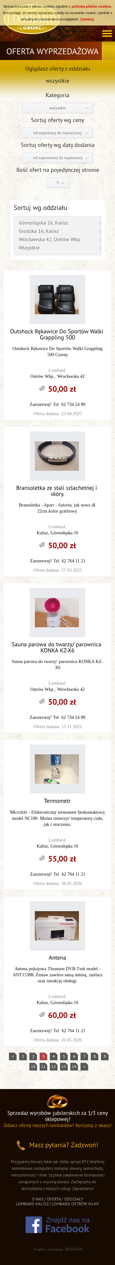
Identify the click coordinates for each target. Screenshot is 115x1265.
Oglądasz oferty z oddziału (57, 69)
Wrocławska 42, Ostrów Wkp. (50, 240)
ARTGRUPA (73, 1249)
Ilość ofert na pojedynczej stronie (57, 170)
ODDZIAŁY (73, 1199)
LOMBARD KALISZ (32, 1204)
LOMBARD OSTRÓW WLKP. (75, 1204)
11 (43, 1067)
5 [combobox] (58, 182)
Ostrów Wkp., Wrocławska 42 (57, 376)
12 (53, 1067)
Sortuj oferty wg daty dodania (58, 145)
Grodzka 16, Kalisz (39, 231)
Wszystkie (29, 248)
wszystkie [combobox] (57, 107)
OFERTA (54, 1199)
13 (64, 1067)
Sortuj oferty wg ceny (57, 120)
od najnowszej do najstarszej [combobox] (57, 157)
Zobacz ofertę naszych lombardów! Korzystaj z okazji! (58, 1126)
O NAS (37, 1199)
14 (74, 1067)
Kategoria (57, 95)
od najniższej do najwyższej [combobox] (57, 132)
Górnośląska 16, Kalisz (43, 223)
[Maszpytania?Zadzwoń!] (57, 1145)
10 (33, 1067)
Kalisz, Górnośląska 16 (57, 532)
